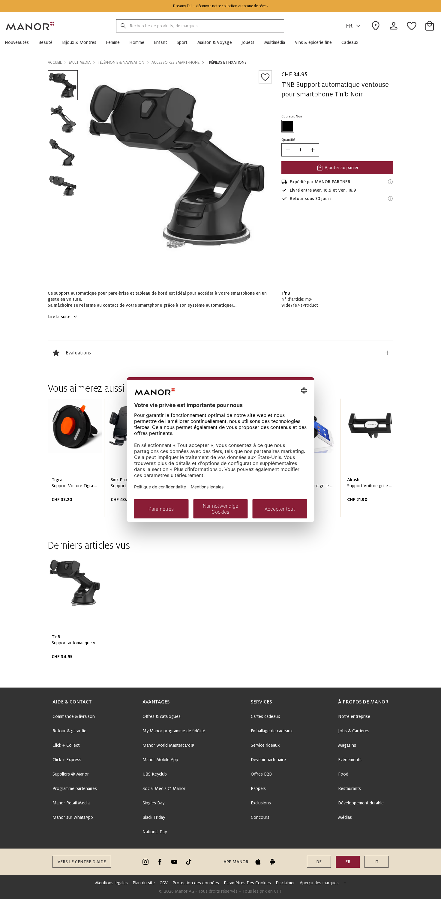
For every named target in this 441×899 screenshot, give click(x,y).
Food (343, 774)
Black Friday (153, 817)
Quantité (288, 139)
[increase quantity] (312, 150)
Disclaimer (285, 882)
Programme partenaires (74, 788)
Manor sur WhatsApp (72, 817)
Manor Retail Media (71, 802)
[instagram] (146, 862)
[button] (19, 42)
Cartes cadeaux (265, 716)
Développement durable (361, 802)
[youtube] (174, 862)
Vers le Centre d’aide (82, 861)
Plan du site (144, 882)
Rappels (258, 788)
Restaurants (349, 788)
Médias (345, 817)
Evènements (350, 759)
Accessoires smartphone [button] (176, 62)
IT (376, 861)
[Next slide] (371, 460)
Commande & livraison (73, 716)
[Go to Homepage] (30, 25)
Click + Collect (66, 745)
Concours (260, 817)
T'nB (285, 293)
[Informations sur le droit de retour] (390, 199)
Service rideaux (265, 745)
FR (349, 26)
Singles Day (153, 802)
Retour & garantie (69, 730)
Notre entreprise (354, 716)
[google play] (272, 862)
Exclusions (261, 802)
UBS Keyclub (154, 774)
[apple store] (258, 862)
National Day (154, 831)
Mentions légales (111, 882)
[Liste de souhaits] (265, 77)
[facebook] (160, 862)
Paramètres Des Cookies (247, 882)
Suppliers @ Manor (70, 774)
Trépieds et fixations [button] (227, 62)
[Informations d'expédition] (390, 182)
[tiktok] (189, 862)
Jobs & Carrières (353, 730)
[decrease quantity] (288, 150)
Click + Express (66, 759)
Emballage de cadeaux (271, 730)
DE (319, 861)
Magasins (347, 745)
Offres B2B (261, 774)
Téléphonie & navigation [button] (121, 62)
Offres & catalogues (161, 716)
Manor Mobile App (160, 759)
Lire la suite (59, 316)
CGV (164, 882)
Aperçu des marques (319, 882)
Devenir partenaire (268, 759)
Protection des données (195, 882)
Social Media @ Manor (163, 788)
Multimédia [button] (80, 62)
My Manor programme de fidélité (173, 730)
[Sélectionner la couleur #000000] (287, 126)
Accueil (55, 62)
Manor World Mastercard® (168, 745)
